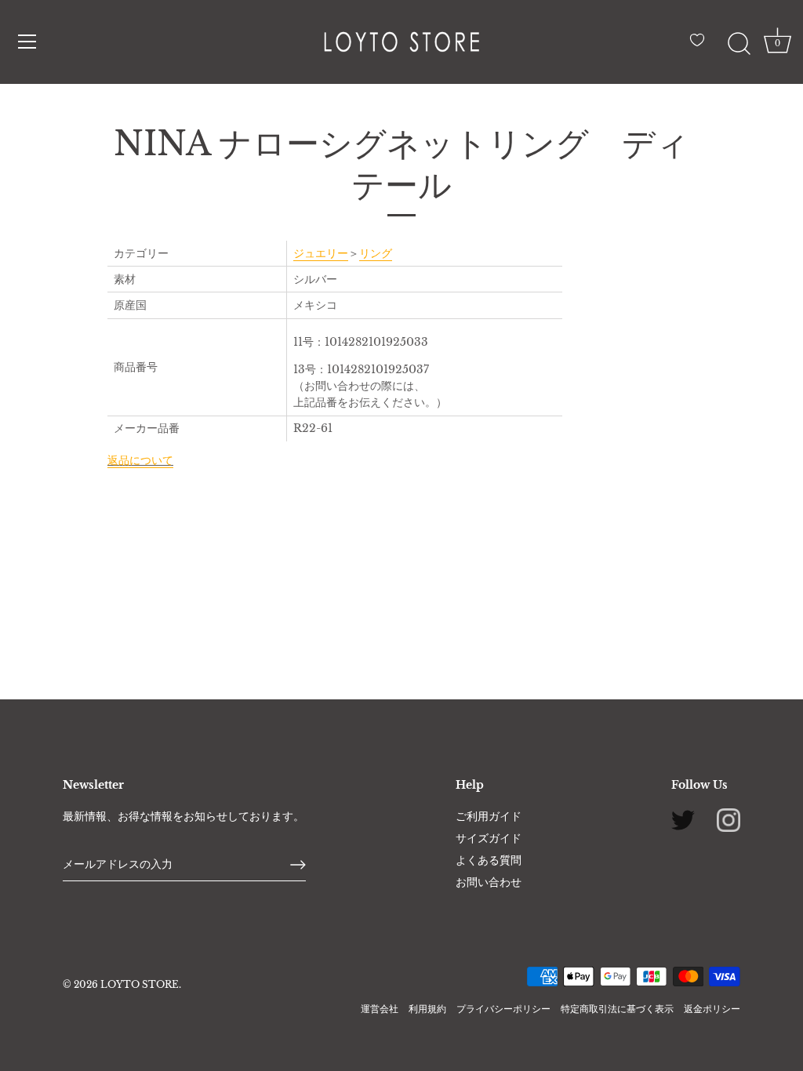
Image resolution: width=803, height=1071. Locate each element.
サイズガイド (488, 838)
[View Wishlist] (701, 46)
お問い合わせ (488, 882)
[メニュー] (27, 41)
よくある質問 (488, 860)
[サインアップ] (298, 865)
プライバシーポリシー (503, 1009)
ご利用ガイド (488, 816)
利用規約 (427, 1009)
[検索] (738, 44)
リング (375, 253)
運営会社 (379, 1009)
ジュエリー (320, 253)
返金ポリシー (712, 1009)
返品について (140, 460)
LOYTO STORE (139, 984)
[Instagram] (728, 819)
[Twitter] (683, 819)
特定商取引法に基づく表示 (617, 1009)
